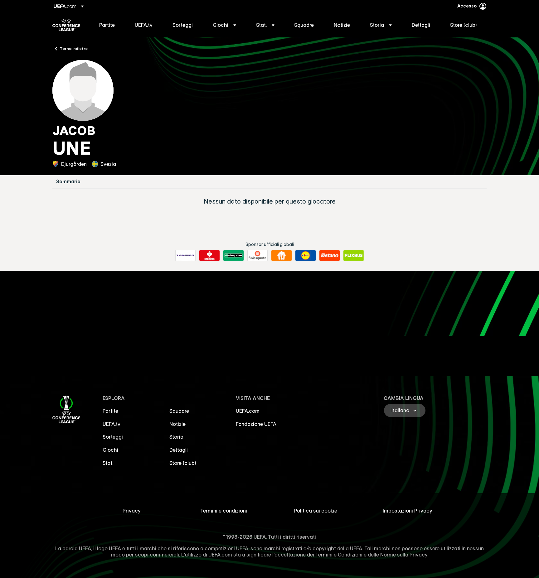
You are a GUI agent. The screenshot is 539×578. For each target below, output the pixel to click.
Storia (176, 437)
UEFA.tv (111, 424)
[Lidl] (305, 255)
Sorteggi (113, 437)
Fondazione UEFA (256, 424)
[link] (107, 25)
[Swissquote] (257, 255)
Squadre (179, 411)
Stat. (108, 463)
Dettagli (178, 450)
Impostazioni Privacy (407, 510)
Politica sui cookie (315, 510)
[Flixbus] (353, 255)
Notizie (177, 424)
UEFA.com (248, 411)
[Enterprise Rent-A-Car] (233, 255)
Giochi (110, 450)
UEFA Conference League (66, 25)
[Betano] (329, 255)
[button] (224, 25)
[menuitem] (109, 25)
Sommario (68, 181)
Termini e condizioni (223, 510)
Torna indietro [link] (74, 48)
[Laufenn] (185, 255)
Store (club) (182, 463)
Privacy (132, 510)
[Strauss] (209, 255)
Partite (110, 411)
